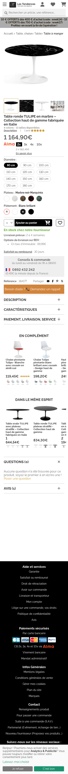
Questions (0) (16, 462)
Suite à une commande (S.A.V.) (34, 721)
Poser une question (17, 478)
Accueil (8, 33)
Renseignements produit (34, 709)
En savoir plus (24, 153)
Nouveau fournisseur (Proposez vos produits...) (34, 733)
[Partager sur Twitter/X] (62, 281)
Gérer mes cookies (34, 683)
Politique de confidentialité (34, 613)
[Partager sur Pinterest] (57, 281)
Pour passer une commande (34, 715)
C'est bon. (49, 768)
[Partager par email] (48, 281)
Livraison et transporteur (34, 595)
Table (37, 33)
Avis (34, 619)
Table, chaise (24, 33)
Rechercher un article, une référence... (32, 12)
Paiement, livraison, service (30, 319)
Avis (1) (10, 488)
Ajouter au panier (26, 222)
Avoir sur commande (34, 589)
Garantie (34, 571)
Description (10, 130)
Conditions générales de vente (34, 677)
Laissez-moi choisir (16, 762)
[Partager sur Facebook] (52, 281)
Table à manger (53, 33)
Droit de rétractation (34, 583)
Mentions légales (34, 671)
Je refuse (17, 768)
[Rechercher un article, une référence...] (6, 13)
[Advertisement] (34, 527)
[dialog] (34, 759)
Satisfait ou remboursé (34, 577)
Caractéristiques (20, 310)
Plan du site (34, 689)
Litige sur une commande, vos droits (34, 607)
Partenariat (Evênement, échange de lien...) (34, 727)
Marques (34, 695)
